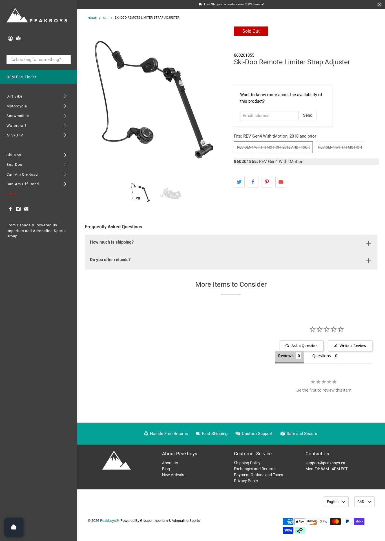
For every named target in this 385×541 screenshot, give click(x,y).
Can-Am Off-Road (22, 184)
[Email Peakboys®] (26, 210)
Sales (11, 194)
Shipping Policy (247, 463)
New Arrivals (173, 474)
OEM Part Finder (21, 77)
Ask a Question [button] (304, 345)
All (105, 17)
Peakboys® (109, 520)
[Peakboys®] (37, 16)
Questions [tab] (321, 355)
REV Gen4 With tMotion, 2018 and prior (273, 147)
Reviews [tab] (285, 355)
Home (92, 17)
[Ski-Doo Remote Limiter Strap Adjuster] (154, 101)
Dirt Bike (14, 96)
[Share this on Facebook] (253, 182)
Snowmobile (17, 116)
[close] (379, 4)
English (332, 502)
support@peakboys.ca (325, 463)
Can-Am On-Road (22, 174)
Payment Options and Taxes (258, 474)
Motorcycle (16, 106)
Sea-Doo (14, 164)
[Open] (13, 527)
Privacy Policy (246, 480)
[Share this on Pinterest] (267, 182)
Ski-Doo (13, 155)
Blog (166, 469)
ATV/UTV (14, 135)
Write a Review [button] (353, 345)
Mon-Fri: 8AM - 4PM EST (327, 469)
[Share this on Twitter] (239, 182)
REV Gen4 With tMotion (340, 147)
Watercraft (16, 125)
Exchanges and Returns (254, 469)
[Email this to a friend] (280, 182)
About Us (170, 463)
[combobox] (38, 59)
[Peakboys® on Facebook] (10, 210)
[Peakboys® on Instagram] (18, 210)
